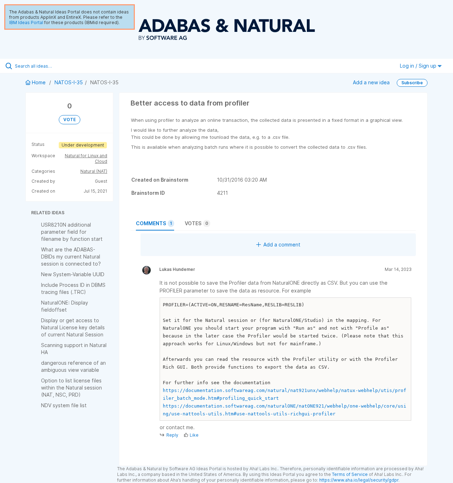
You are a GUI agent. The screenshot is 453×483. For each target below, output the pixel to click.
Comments (154, 223)
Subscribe (412, 82)
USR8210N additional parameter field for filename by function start (72, 232)
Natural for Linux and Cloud (86, 158)
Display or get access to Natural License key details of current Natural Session (73, 327)
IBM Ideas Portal (26, 22)
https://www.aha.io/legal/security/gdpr (358, 480)
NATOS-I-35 (69, 82)
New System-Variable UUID (72, 274)
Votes (196, 223)
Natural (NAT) (93, 171)
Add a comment (281, 245)
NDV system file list (64, 405)
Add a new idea (371, 82)
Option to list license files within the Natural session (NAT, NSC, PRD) (71, 387)
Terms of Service (350, 474)
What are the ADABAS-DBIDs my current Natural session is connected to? (71, 256)
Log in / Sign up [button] (419, 66)
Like (194, 435)
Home (38, 82)
